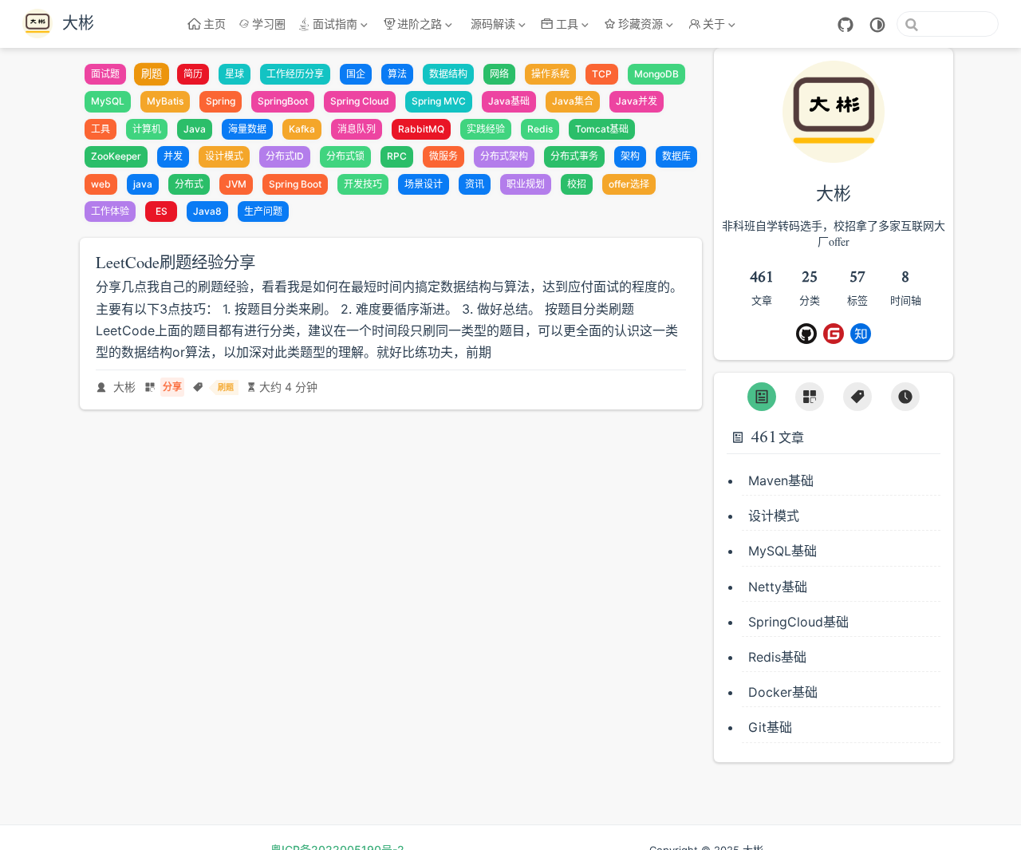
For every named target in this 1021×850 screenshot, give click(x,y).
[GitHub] (845, 25)
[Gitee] (833, 333)
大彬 (124, 386)
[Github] (806, 333)
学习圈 (269, 23)
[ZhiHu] (860, 333)
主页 (214, 23)
